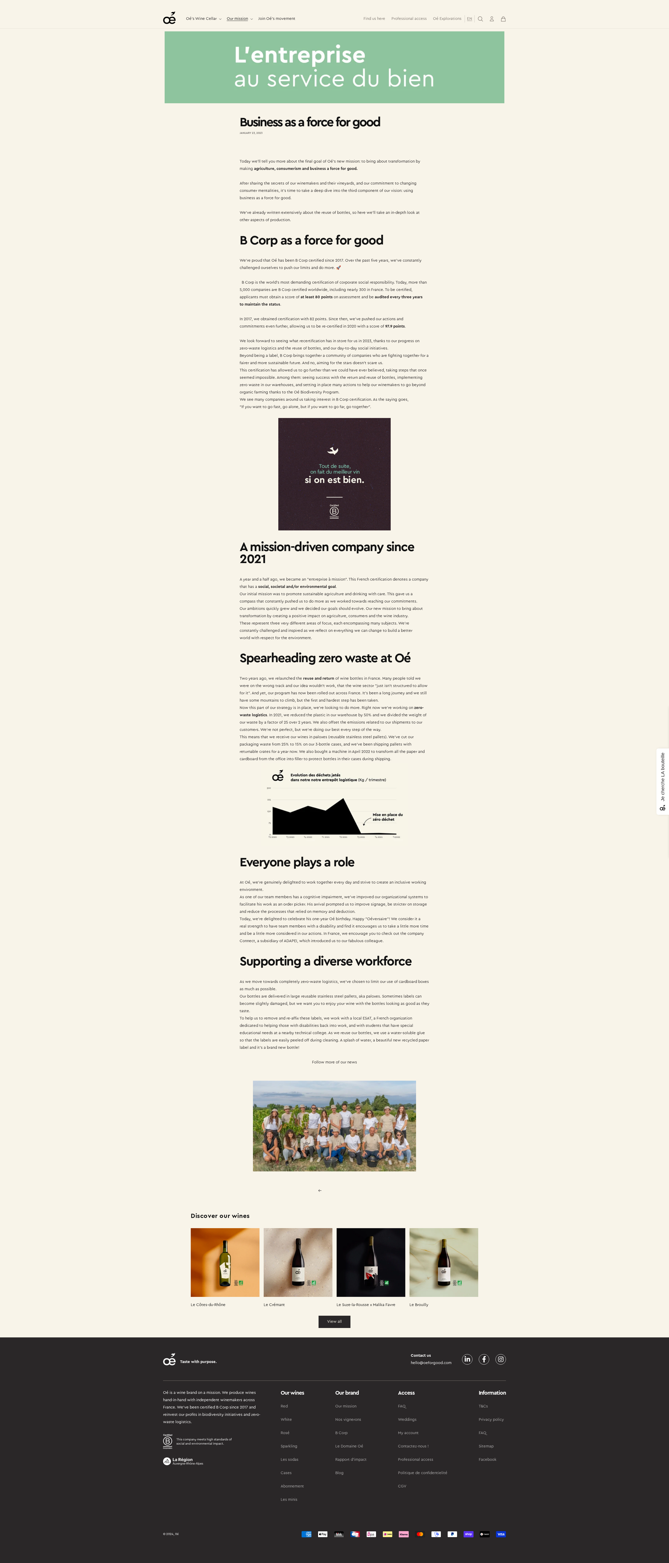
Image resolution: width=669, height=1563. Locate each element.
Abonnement (292, 1486)
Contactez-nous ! (413, 1446)
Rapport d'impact (351, 1460)
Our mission (237, 19)
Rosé (285, 1433)
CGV (402, 1486)
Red (284, 1406)
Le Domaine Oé (349, 1446)
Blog (339, 1473)
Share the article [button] (259, 148)
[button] (203, 18)
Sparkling (289, 1446)
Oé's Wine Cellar (201, 19)
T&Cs (483, 1406)
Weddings (407, 1420)
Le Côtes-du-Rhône (208, 1305)
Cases (286, 1473)
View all (334, 1322)
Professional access (415, 1460)
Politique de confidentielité (422, 1473)
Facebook (488, 1460)
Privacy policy (491, 1420)
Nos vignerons (348, 1420)
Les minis (289, 1500)
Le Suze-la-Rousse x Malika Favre (366, 1305)
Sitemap (486, 1446)
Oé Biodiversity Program (316, 392)
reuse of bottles (335, 213)
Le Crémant (274, 1305)
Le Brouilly (419, 1305)
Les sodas (289, 1460)
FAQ (402, 1406)
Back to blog (337, 1190)
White (286, 1420)
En (469, 19)
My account (408, 1433)
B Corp (301, 260)
